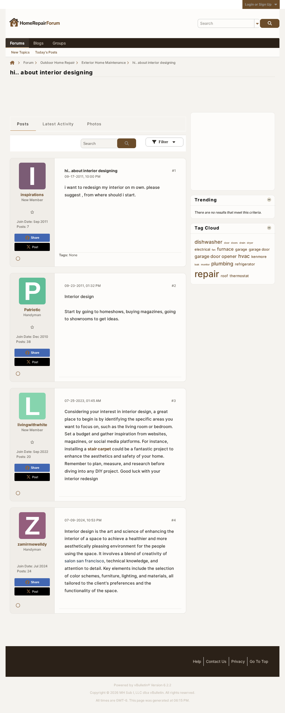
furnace (225, 249)
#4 (173, 520)
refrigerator (245, 264)
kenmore (259, 256)
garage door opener (216, 256)
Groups (59, 43)
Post (35, 247)
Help (197, 661)
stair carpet (99, 448)
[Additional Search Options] (257, 23)
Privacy (238, 661)
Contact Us (216, 661)
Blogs (38, 43)
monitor (205, 264)
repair (207, 273)
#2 (174, 286)
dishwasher (208, 242)
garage (241, 249)
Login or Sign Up (258, 4)
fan (213, 249)
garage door (259, 249)
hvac (244, 256)
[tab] (23, 124)
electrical (202, 249)
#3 (173, 401)
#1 (174, 171)
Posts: (21, 226)
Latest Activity (58, 123)
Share (35, 237)
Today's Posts (46, 52)
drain (242, 242)
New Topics (20, 52)
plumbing (222, 264)
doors (234, 242)
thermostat (239, 276)
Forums (17, 43)
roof (224, 276)
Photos (94, 123)
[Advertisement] (142, 93)
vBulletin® (142, 685)
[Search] (269, 23)
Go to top (259, 661)
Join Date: (25, 221)
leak (197, 264)
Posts (23, 123)
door (226, 242)
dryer (250, 242)
